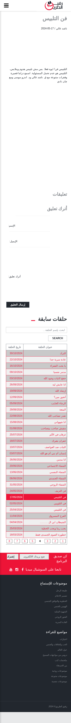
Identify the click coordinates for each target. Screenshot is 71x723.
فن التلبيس (60, 497)
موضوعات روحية (59, 671)
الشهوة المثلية (60, 611)
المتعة (62, 409)
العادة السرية (61, 622)
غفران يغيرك (59, 440)
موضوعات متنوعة (59, 676)
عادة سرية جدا (58, 359)
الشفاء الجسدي (57, 478)
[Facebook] (23, 570)
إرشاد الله (60, 390)
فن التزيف (60, 490)
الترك (63, 353)
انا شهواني (60, 422)
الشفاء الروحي (58, 484)
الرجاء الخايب (58, 403)
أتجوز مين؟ (60, 397)
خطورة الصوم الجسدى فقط (50, 534)
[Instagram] (17, 570)
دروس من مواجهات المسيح (55, 655)
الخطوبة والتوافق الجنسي (55, 601)
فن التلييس (60, 509)
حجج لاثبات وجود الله (55, 378)
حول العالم (62, 650)
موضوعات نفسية (59, 681)
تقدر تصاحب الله (57, 415)
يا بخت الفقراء (58, 365)
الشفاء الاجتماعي (56, 465)
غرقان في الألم (58, 434)
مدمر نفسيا (59, 372)
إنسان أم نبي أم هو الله (53, 453)
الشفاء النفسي (58, 472)
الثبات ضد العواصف (55, 447)
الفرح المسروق (57, 515)
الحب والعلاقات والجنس (56, 644)
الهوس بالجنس (60, 606)
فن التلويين (60, 503)
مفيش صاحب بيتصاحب (53, 428)
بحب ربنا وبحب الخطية (53, 528)
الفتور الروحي (61, 617)
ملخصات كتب (61, 660)
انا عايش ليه (59, 384)
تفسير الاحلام (61, 596)
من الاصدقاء (61, 665)
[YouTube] (11, 570)
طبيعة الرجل (61, 590)
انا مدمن (61, 459)
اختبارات (63, 639)
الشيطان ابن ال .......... (53, 522)
